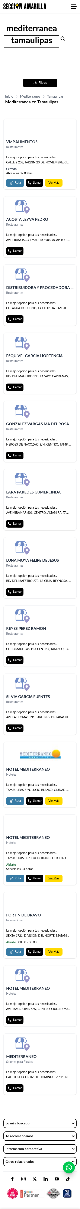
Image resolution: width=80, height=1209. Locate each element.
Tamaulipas (55, 96)
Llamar (37, 182)
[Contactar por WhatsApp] (69, 1167)
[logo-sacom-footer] (40, 1190)
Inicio (9, 96)
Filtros (43, 82)
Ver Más (53, 182)
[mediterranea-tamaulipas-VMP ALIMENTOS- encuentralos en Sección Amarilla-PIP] (40, 129)
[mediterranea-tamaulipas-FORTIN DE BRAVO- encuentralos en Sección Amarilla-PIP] (40, 903)
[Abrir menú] (74, 6)
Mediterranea (30, 96)
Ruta (18, 182)
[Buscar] (63, 38)
